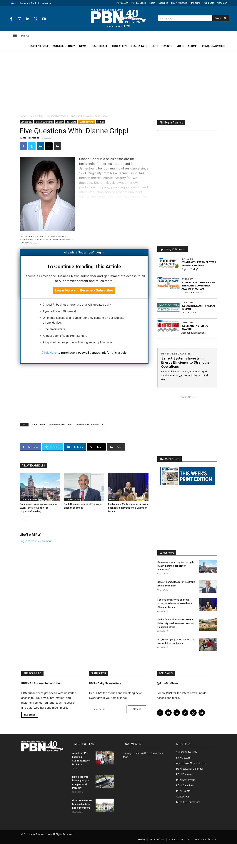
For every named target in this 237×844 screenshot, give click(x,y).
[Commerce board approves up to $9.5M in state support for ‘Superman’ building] (40, 487)
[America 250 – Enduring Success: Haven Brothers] (105, 757)
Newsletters (183, 757)
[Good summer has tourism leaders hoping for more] (105, 805)
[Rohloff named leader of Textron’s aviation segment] (84, 487)
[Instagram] (19, 19)
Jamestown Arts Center (60, 424)
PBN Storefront (185, 780)
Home (23, 116)
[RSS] (185, 712)
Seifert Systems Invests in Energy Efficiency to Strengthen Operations (186, 362)
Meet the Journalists (188, 802)
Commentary (36, 116)
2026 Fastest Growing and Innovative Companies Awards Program (198, 285)
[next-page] (28, 519)
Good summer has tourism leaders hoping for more (82, 804)
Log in (100, 252)
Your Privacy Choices (180, 839)
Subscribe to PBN (186, 752)
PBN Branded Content (177, 353)
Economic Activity (29, 499)
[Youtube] (44, 19)
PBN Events (183, 791)
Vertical (100, 122)
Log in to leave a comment (36, 541)
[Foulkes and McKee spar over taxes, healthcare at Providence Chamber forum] (128, 487)
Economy (59, 122)
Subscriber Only (87, 122)
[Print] (57, 146)
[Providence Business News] (118, 16)
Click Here (49, 352)
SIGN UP (137, 709)
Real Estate (71, 122)
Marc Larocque (31, 137)
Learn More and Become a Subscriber (84, 290)
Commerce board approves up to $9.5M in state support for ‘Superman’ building (38, 508)
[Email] (49, 146)
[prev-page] (22, 519)
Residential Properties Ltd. (89, 424)
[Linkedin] (27, 19)
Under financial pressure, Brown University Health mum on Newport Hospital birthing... (176, 623)
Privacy (141, 839)
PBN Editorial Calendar (189, 768)
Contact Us (182, 796)
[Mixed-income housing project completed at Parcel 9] (105, 781)
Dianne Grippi (38, 424)
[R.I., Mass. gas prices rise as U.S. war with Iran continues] (208, 644)
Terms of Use (157, 839)
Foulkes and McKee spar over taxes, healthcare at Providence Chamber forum (128, 508)
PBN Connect (184, 774)
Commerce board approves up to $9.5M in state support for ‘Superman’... (175, 566)
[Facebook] (11, 19)
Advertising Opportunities (191, 763)
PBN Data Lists (185, 785)
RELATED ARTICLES (33, 465)
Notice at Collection (205, 839)
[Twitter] (36, 19)
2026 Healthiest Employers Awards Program (198, 264)
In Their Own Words (57, 116)
